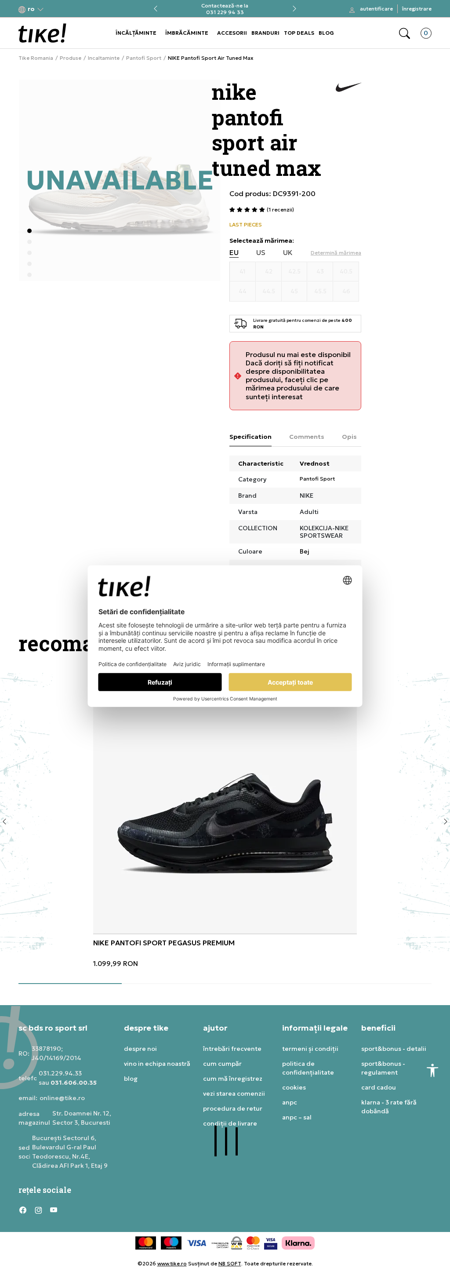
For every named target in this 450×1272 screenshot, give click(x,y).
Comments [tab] (306, 437)
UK (288, 252)
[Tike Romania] (42, 33)
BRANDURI (265, 32)
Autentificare (376, 8)
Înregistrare (417, 8)
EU (234, 252)
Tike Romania (35, 58)
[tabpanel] (225, 819)
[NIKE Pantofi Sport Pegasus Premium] (225, 801)
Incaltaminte (104, 58)
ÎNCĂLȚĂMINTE (136, 32)
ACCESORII (232, 32)
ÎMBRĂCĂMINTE (186, 32)
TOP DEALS (299, 32)
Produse (70, 58)
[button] (31, 9)
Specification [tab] (250, 437)
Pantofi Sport (143, 58)
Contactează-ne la (224, 5)
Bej (304, 551)
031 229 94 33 (225, 12)
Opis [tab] (349, 437)
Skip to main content (54, 9)
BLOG (326, 32)
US (260, 252)
